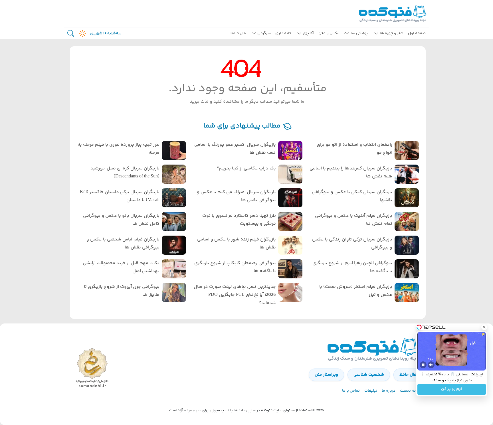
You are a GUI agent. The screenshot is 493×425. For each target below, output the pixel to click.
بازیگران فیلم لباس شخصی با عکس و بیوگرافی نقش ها (122, 243)
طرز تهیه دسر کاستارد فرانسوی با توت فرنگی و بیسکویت (239, 220)
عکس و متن (328, 33)
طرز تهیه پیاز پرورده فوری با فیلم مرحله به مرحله (118, 149)
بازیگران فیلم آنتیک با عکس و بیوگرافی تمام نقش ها (353, 220)
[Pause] (423, 364)
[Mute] (431, 364)
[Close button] (484, 327)
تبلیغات (370, 391)
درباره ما (388, 391)
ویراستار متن (326, 374)
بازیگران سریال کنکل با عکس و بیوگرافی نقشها (352, 196)
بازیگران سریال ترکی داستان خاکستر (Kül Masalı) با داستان (119, 196)
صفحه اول (417, 33)
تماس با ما (351, 391)
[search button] (70, 33)
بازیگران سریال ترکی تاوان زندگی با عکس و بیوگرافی (352, 243)
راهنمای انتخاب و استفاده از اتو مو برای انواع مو (354, 149)
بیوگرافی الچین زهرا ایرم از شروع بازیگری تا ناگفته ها (352, 267)
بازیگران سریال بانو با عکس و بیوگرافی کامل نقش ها (121, 220)
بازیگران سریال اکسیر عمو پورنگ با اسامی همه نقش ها (235, 149)
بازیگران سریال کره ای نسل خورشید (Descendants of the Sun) (124, 172)
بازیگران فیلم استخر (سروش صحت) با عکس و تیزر (355, 291)
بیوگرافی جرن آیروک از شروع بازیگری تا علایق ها (121, 291)
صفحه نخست (411, 391)
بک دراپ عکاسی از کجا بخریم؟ (246, 168)
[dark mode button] (81, 33)
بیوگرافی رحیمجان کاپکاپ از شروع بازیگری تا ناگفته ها (235, 267)
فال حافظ (238, 33)
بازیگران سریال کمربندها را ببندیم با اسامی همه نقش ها (351, 172)
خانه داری (283, 33)
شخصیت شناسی (368, 374)
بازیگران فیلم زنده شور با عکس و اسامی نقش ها (236, 243)
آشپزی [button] (308, 33)
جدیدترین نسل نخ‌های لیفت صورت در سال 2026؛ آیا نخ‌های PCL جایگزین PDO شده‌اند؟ (235, 295)
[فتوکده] (393, 14)
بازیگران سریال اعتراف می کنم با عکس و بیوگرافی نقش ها (236, 196)
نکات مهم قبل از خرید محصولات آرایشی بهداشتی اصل (121, 267)
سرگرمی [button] (264, 33)
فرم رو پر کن (451, 389)
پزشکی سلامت (356, 33)
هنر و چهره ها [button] (391, 33)
